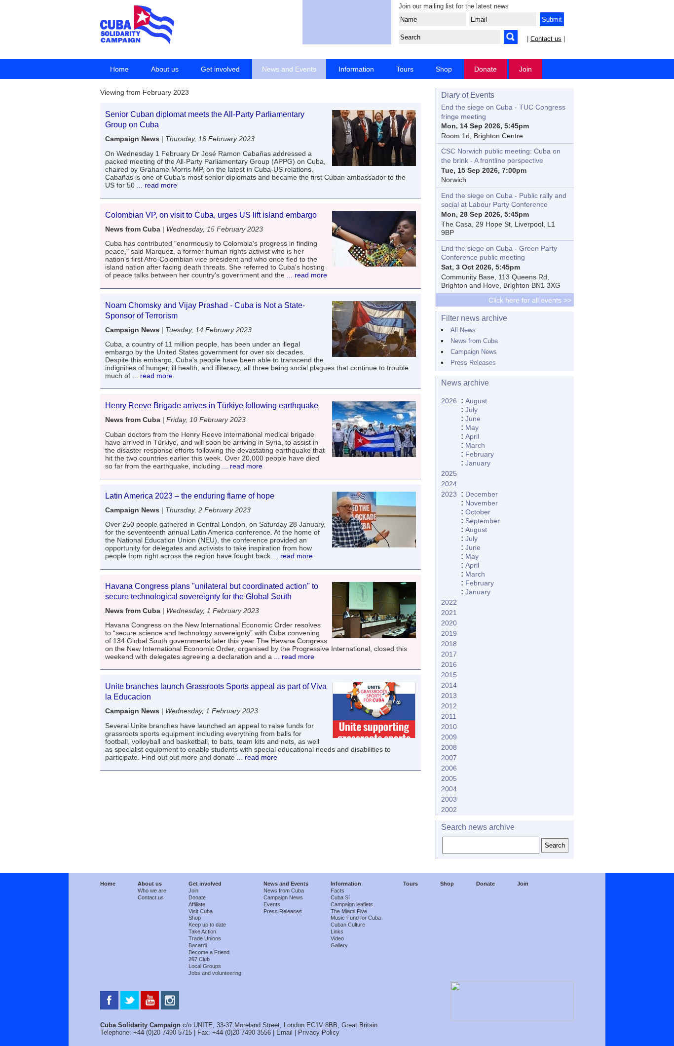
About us (165, 69)
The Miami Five (349, 911)
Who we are (152, 890)
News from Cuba (474, 341)
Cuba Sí (340, 897)
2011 (448, 716)
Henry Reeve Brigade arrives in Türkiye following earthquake (211, 405)
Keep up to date (207, 925)
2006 (449, 768)
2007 (449, 758)
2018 (449, 644)
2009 (449, 737)
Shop (444, 69)
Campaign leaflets (352, 904)
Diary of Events (467, 95)
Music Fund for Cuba (356, 918)
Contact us (546, 38)
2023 (449, 494)
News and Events (289, 69)
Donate (485, 69)
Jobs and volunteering (214, 973)
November (481, 503)
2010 (449, 727)
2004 (449, 789)
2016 (449, 664)
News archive (465, 383)
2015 (449, 675)
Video (337, 938)
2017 (449, 654)
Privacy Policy (318, 1032)
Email (284, 1032)
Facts (337, 890)
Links (337, 931)
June (473, 419)
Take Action (202, 931)
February (479, 454)
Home (119, 69)
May (472, 427)
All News (463, 330)
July (471, 410)
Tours (404, 69)
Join (525, 69)
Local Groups (204, 966)
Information (356, 69)
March (475, 445)
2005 (449, 778)
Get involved (220, 69)
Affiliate (196, 904)
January (477, 463)
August (476, 401)
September (482, 521)
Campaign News (473, 351)
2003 (449, 799)
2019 (449, 633)
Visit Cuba (200, 911)
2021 (449, 613)
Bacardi (197, 945)
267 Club (199, 959)
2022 (449, 602)
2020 (449, 623)
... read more (156, 185)
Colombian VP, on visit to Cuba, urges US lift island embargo (211, 215)
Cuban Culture (348, 925)
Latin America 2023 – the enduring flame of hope (189, 496)
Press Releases (473, 362)
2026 (449, 401)
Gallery (339, 945)
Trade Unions (204, 938)
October (477, 512)
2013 (449, 695)
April (472, 436)
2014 (449, 685)
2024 (449, 484)
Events (271, 904)
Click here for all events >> (529, 300)
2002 (449, 810)
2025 (449, 473)
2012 (449, 706)
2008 (449, 747)
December (481, 494)
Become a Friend (208, 952)
